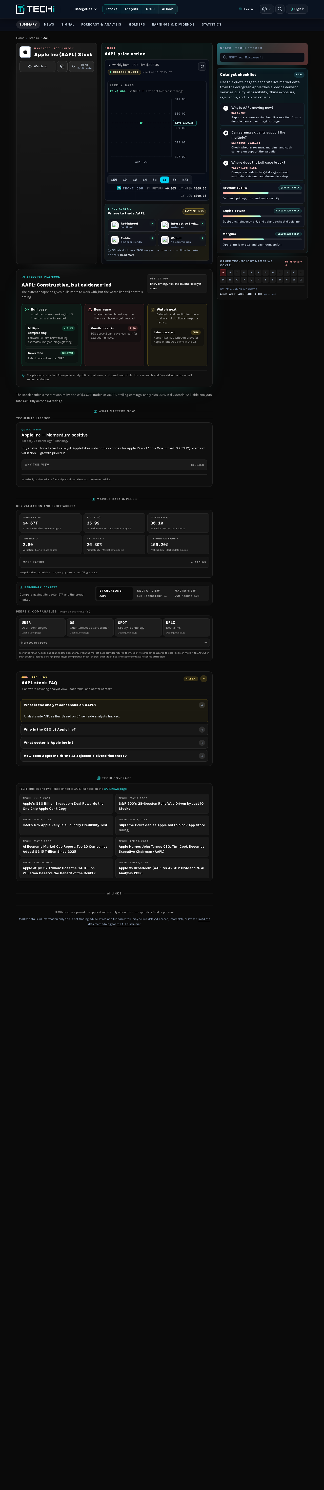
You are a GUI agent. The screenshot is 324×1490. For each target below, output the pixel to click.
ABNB (223, 294)
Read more (127, 255)
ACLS (232, 294)
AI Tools (168, 9)
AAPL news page (115, 789)
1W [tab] (135, 180)
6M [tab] (154, 180)
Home (20, 38)
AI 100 (150, 9)
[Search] (280, 9)
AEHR (258, 294)
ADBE (241, 294)
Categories (83, 9)
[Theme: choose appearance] (267, 9)
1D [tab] (125, 180)
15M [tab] (114, 180)
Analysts (131, 9)
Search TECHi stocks (241, 48)
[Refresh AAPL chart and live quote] (202, 66)
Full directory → (293, 263)
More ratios (114, 562)
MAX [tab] (185, 180)
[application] (157, 133)
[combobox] (265, 57)
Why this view (114, 465)
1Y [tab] (165, 180)
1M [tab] (145, 180)
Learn (248, 9)
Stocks (111, 9)
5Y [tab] (174, 180)
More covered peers (114, 642)
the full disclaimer (128, 924)
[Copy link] (62, 66)
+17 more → (270, 294)
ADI (250, 294)
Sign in (299, 9)
